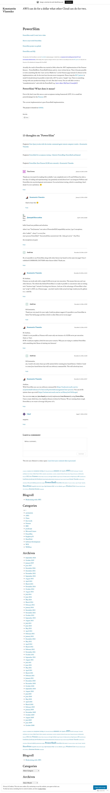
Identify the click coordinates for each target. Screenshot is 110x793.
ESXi (31, 476)
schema (73, 483)
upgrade (64, 486)
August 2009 (30, 717)
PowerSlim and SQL (29, 51)
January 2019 (30, 563)
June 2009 (29, 723)
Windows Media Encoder (80, 486)
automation (29, 513)
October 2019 (30, 560)
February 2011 (30, 675)
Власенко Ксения (34, 489)
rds (63, 483)
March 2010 (29, 704)
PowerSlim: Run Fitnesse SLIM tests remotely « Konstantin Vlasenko (51, 163)
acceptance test (30, 471)
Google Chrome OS (60, 476)
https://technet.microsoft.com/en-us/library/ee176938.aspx (58, 392)
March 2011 (29, 673)
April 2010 (29, 702)
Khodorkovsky (57, 479)
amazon (56, 471)
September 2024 (31, 558)
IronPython (26, 479)
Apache (63, 471)
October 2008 (30, 725)
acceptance (25, 471)
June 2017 (29, 566)
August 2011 (29, 660)
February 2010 (30, 707)
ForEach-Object (41, 476)
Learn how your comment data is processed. (62, 461)
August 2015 (30, 579)
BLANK (72, 471)
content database (49, 474)
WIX (24, 489)
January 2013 (30, 636)
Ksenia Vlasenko (74, 479)
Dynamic (24, 476)
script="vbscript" (78, 483)
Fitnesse (40, 97)
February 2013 (30, 634)
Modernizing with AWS (33, 500)
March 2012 (29, 647)
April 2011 (29, 670)
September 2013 (31, 618)
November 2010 (31, 683)
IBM (27, 526)
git (52, 476)
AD (44, 471)
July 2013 (28, 623)
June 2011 (29, 665)
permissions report (40, 483)
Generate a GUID (47, 476)
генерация (42, 489)
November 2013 (31, 613)
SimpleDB (34, 486)
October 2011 (30, 655)
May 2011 (29, 668)
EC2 (28, 476)
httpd (72, 476)
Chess (27, 518)
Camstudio (81, 471)
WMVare (27, 489)
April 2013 (29, 631)
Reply (24, 189)
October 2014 (30, 589)
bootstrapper (76, 471)
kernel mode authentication (48, 479)
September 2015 (31, 576)
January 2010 (30, 710)
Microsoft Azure (31, 531)
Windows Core (70, 486)
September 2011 (30, 657)
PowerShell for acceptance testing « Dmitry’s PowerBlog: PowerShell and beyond (54, 155)
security (83, 483)
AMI (60, 471)
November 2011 (30, 652)
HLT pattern (76, 59)
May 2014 (29, 600)
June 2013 (29, 626)
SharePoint (27, 486)
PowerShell (43, 57)
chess (34, 474)
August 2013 (30, 621)
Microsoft (30, 483)
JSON (35, 479)
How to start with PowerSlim (32, 41)
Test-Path (56, 486)
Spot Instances (48, 486)
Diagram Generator (74, 474)
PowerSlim (59, 483)
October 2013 (30, 615)
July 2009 (29, 720)
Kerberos (39, 479)
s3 (67, 483)
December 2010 (30, 681)
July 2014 (28, 594)
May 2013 (29, 628)
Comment (81, 454)
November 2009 (31, 712)
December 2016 (30, 568)
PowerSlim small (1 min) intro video (34, 35)
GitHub (40, 108)
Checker (31, 474)
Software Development (33, 542)
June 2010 (29, 696)
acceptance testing (38, 471)
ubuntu (60, 486)
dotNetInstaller (81, 474)
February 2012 (30, 649)
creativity (54, 474)
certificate (25, 474)
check (28, 474)
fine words (29, 521)
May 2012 (29, 641)
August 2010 (30, 691)
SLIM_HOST (38, 486)
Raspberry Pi (30, 536)
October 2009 (30, 715)
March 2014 (29, 602)
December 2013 (30, 610)
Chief (29, 414)
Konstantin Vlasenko (9, 10)
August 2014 (30, 592)
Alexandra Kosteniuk (49, 471)
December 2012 (30, 639)
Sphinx (43, 486)
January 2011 (30, 678)
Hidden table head (67, 476)
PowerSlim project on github (32, 46)
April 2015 (29, 581)
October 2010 (30, 686)
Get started (69, 2)
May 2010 (29, 699)
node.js (34, 483)
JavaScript (31, 479)
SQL (53, 486)
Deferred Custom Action (65, 474)
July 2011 (28, 662)
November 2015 (31, 573)
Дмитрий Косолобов (34, 217)
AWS (68, 470)
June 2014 (29, 597)
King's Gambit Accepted (64, 479)
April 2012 (29, 644)
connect (44, 474)
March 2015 (29, 584)
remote (65, 483)
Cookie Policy (42, 789)
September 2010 (31, 689)
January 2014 (30, 607)
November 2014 (31, 586)
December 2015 (30, 571)
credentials (59, 474)
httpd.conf (76, 476)
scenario (70, 483)
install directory (83, 476)
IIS (78, 476)
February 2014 (30, 605)
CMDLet (40, 474)
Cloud (37, 474)
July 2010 (28, 694)
